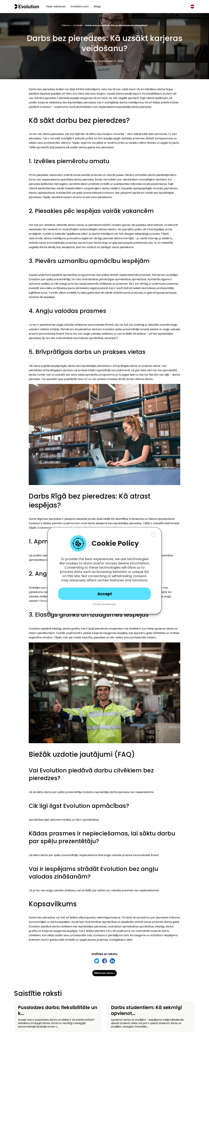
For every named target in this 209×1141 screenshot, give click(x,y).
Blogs (97, 6)
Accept (104, 593)
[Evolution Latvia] (26, 6)
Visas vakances (55, 6)
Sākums (66, 25)
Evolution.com (80, 6)
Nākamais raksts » (104, 973)
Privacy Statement (104, 604)
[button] (153, 534)
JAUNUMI (77, 25)
